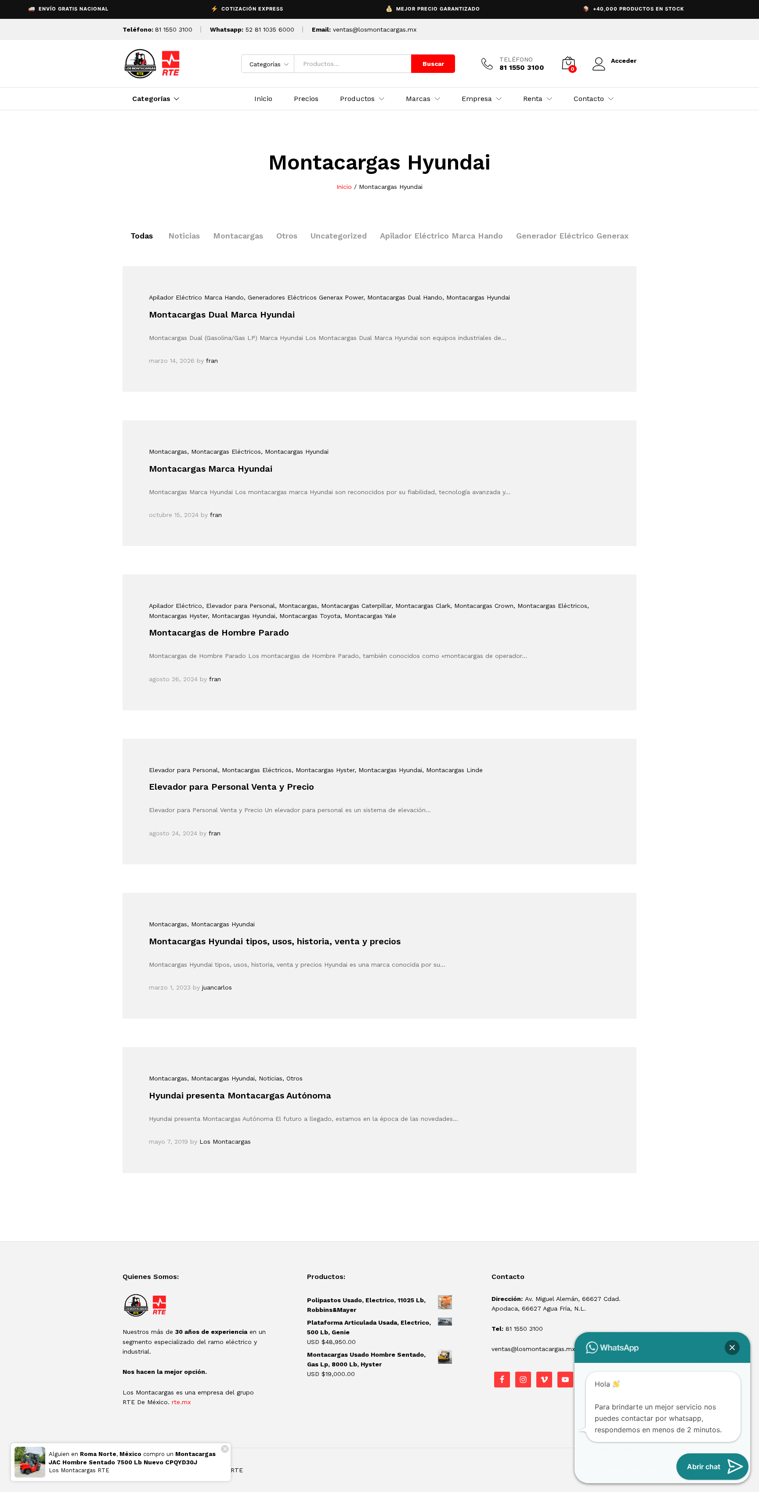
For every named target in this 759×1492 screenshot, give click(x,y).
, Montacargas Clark (420, 605)
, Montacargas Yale (368, 615)
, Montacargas (296, 605)
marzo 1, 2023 (170, 987)
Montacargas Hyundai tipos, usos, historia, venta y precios (275, 941)
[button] (732, 1347)
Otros (286, 235)
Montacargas (238, 235)
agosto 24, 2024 (173, 833)
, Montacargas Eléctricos (224, 451)
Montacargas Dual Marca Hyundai (222, 314)
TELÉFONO (516, 59)
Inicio (263, 98)
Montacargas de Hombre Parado (219, 632)
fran (212, 360)
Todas (141, 235)
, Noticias (268, 1078)
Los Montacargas (225, 1141)
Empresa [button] (477, 98)
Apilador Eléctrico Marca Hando (441, 235)
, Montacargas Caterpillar (354, 605)
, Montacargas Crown (481, 605)
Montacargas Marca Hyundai (210, 468)
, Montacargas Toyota (307, 615)
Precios (306, 98)
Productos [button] (357, 98)
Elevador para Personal (183, 769)
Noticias (184, 235)
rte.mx (181, 1401)
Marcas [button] (418, 98)
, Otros (292, 1078)
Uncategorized (339, 235)
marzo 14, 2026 (172, 360)
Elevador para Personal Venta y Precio (231, 786)
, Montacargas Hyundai (476, 297)
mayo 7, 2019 (168, 1141)
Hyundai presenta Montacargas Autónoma (240, 1095)
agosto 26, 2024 (173, 679)
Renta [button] (532, 98)
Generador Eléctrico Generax (572, 235)
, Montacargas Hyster (323, 769)
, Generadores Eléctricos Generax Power (303, 297)
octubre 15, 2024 (174, 514)
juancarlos (217, 987)
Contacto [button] (589, 98)
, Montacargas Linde (452, 769)
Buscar (433, 63)
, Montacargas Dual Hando (402, 297)
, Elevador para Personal (238, 605)
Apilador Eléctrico (175, 605)
